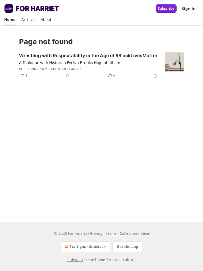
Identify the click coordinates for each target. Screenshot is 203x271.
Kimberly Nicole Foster (61, 69)
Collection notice (134, 233)
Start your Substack (88, 246)
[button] (9, 19)
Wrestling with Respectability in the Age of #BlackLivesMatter (88, 55)
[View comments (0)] (67, 76)
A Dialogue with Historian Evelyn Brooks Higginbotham (69, 62)
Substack (75, 259)
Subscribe (166, 8)
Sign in (189, 8)
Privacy (96, 233)
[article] (101, 65)
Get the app (127, 246)
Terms (111, 233)
